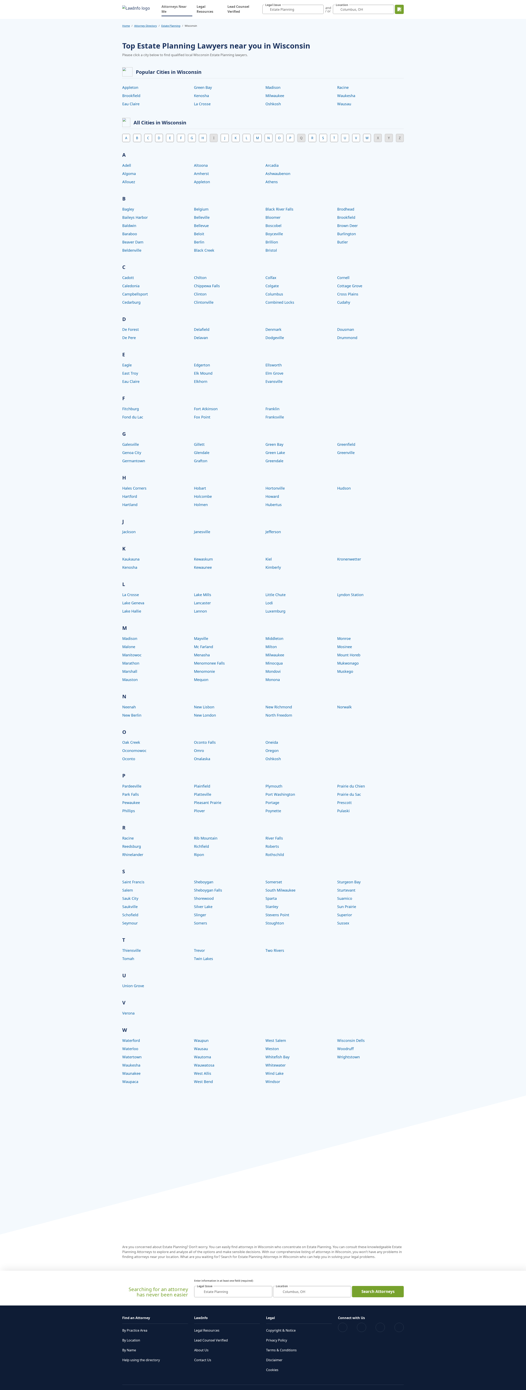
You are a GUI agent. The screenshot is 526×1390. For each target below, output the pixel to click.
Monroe (344, 638)
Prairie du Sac (349, 794)
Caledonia (131, 286)
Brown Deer (347, 226)
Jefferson (273, 532)
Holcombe (203, 496)
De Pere (129, 338)
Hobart (200, 488)
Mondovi (273, 671)
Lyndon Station (350, 595)
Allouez (128, 182)
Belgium (201, 209)
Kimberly (273, 567)
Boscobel (273, 226)
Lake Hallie (131, 611)
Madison (272, 87)
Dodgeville (274, 338)
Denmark (273, 329)
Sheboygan (203, 882)
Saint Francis (133, 882)
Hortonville (275, 488)
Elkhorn (200, 381)
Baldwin (129, 226)
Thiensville (131, 950)
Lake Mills (202, 595)
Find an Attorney (136, 1318)
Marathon (130, 663)
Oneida (271, 742)
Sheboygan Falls (208, 890)
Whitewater (275, 1065)
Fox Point (202, 417)
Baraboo (129, 234)
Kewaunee (203, 567)
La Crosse (202, 104)
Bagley (128, 209)
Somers (200, 923)
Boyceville (274, 234)
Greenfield (346, 444)
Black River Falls (279, 209)
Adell (126, 165)
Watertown (132, 1057)
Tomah (128, 959)
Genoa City (131, 453)
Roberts (272, 846)
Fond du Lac (132, 417)
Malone (128, 647)
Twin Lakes (203, 959)
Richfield (201, 846)
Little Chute (275, 595)
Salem (127, 890)
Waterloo (130, 1049)
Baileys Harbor (135, 217)
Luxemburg (275, 611)
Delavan (201, 338)
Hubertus (273, 505)
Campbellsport (135, 294)
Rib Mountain (205, 838)
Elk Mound (203, 373)
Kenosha (201, 96)
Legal (270, 1318)
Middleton (274, 638)
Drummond (347, 338)
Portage (272, 802)
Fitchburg (130, 409)
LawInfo (201, 1318)
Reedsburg (131, 846)
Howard (272, 496)
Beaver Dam (132, 242)
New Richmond (278, 707)
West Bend (203, 1082)
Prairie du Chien (351, 786)
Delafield (201, 329)
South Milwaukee (280, 890)
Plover (199, 811)
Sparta (271, 898)
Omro (199, 750)
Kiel (268, 559)
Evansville (274, 381)
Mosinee (344, 647)
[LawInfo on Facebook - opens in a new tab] (342, 1327)
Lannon (200, 611)
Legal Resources (205, 9)
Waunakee (131, 1073)
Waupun (201, 1040)
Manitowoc (132, 655)
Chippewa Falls (207, 286)
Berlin (199, 242)
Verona (128, 1013)
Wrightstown (348, 1057)
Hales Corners (134, 488)
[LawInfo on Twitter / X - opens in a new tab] (361, 1327)
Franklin (272, 409)
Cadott (128, 278)
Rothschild (274, 855)
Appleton (130, 87)
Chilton (200, 278)
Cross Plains (347, 294)
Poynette (273, 811)
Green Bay (203, 87)
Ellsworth (273, 365)
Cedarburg (131, 302)
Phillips (128, 811)
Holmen (201, 505)
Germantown (133, 461)
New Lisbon (204, 707)
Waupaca (130, 1082)
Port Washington (280, 794)
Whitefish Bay (277, 1057)
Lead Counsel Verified (238, 9)
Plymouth (273, 786)
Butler (342, 242)
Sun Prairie (346, 907)
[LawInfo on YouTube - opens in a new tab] (380, 1327)
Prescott (344, 802)
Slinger (200, 915)
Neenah (129, 707)
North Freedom (278, 715)
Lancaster (202, 603)
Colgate (272, 286)
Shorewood (204, 898)
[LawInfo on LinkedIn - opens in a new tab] (399, 1327)
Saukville (130, 907)
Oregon (272, 750)
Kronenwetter (349, 559)
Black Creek (204, 250)
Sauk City (130, 898)
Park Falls (130, 794)
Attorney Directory (145, 26)
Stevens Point (277, 915)
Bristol (271, 250)
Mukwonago (348, 663)
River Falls (274, 838)
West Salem (275, 1040)
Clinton (200, 294)
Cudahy (343, 302)
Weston (272, 1049)
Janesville (202, 532)
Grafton (200, 461)
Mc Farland (203, 647)
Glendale (201, 453)
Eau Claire (131, 104)
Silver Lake (203, 907)
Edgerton (202, 365)
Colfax (270, 278)
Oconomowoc (134, 750)
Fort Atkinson (206, 409)
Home (126, 26)
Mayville (201, 638)
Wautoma (202, 1057)
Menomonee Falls (209, 663)
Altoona (201, 165)
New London (205, 715)
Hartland (129, 505)
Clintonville (203, 302)
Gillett (199, 444)
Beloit (199, 234)
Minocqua (274, 663)
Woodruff (345, 1049)
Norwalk (344, 707)
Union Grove (133, 986)
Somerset (273, 882)
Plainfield (202, 786)
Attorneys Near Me (176, 9)
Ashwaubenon (277, 173)
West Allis (202, 1073)
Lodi (269, 603)
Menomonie (204, 671)
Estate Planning (170, 26)
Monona (272, 680)
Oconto (128, 759)
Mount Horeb (348, 655)
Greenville (346, 453)
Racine (343, 87)
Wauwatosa (204, 1065)
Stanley (271, 907)
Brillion (271, 242)
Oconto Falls (205, 742)
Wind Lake (274, 1073)
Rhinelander (132, 855)
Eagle (127, 365)
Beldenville (131, 250)
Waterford (131, 1040)
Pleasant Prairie (207, 802)
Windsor (272, 1082)
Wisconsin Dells (351, 1040)
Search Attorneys (377, 1291)
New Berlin (131, 715)
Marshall (129, 671)
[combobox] (293, 9)
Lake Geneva (133, 603)
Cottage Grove (349, 286)
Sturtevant (346, 890)
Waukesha (346, 96)
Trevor (199, 950)
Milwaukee (274, 96)
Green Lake (275, 453)
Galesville (130, 444)
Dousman (345, 329)
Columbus (274, 294)
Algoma (129, 173)
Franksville (274, 417)
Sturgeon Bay (349, 882)
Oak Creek (131, 742)
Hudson (344, 488)
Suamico (344, 898)
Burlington (346, 234)
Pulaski (343, 811)
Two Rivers (274, 950)
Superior (344, 915)
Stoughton (274, 923)
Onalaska (202, 759)
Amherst (201, 173)
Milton (271, 647)
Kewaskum (203, 559)
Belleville (202, 217)
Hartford (129, 496)
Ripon (199, 855)
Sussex (343, 923)
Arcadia (272, 165)
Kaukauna (131, 559)
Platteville (202, 794)
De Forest (130, 329)
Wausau (344, 104)
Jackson (129, 532)
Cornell (343, 278)
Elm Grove (274, 373)
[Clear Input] (319, 9)
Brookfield (131, 96)
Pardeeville (131, 786)
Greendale (274, 461)
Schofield (130, 915)
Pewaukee (131, 802)
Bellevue (201, 226)
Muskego (345, 671)
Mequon (201, 680)
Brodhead (345, 209)
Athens (271, 182)
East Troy (130, 373)
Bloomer (272, 217)
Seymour (130, 923)
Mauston (130, 680)
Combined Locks (279, 302)
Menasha (202, 655)
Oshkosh (273, 104)
